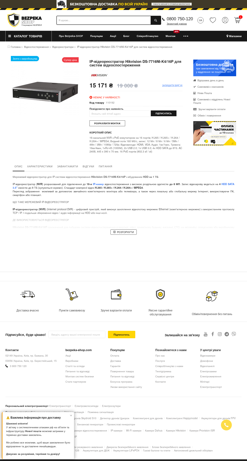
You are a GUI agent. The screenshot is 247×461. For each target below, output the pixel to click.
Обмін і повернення (209, 115)
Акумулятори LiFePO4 (126, 450)
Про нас (160, 355)
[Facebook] (212, 334)
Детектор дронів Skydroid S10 (78, 418)
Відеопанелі (207, 366)
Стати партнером (75, 381)
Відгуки (88, 166)
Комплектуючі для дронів (148, 418)
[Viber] (234, 334)
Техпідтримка (163, 371)
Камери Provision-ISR (202, 430)
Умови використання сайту (126, 387)
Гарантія (115, 366)
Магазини (235, 36)
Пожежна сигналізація (101, 412)
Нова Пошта (204, 93)
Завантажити (67, 166)
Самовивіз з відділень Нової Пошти (211, 100)
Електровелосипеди (86, 406)
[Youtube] (205, 334)
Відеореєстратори (63, 47)
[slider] (123, 4)
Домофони (206, 360)
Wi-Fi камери (133, 430)
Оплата (114, 355)
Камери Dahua (153, 430)
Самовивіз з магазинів (210, 86)
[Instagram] (220, 334)
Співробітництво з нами (169, 366)
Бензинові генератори (90, 424)
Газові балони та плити (156, 450)
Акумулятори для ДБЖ (96, 450)
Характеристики (40, 166)
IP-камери (116, 430)
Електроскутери (111, 406)
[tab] (18, 167)
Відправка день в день (210, 80)
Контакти (160, 381)
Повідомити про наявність (107, 108)
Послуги (160, 360)
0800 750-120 (180, 18)
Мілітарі (204, 381)
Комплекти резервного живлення (83, 447)
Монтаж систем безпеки (79, 376)
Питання (105, 166)
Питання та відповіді (77, 371)
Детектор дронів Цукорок (114, 418)
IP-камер (98, 184)
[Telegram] (227, 334)
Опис (18, 166)
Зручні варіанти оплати (211, 109)
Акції (68, 355)
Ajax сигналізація (74, 412)
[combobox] (109, 20)
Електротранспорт (211, 387)
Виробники (71, 360)
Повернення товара (122, 371)
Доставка (115, 360)
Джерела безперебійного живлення (127, 447)
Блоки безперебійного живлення (171, 447)
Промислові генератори (121, 424)
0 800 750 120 (18, 366)
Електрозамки (208, 371)
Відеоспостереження (36, 47)
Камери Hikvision (176, 430)
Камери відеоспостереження (90, 430)
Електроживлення (210, 376)
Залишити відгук (172, 85)
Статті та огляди (75, 366)
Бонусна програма (121, 381)
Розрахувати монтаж (107, 123)
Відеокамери (207, 355)
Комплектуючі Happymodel (182, 418)
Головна (16, 47)
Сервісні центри (164, 376)
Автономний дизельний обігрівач (193, 450)
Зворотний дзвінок (177, 23)
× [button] (71, 415)
